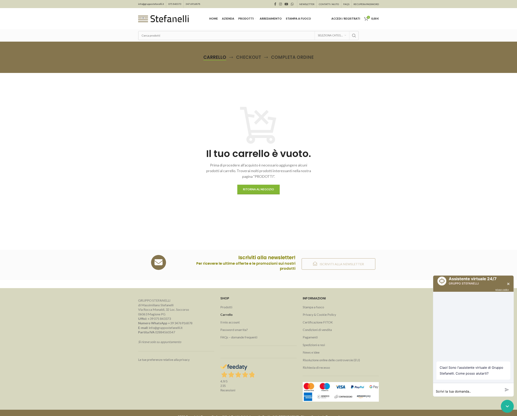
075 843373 (174, 3)
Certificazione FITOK (318, 322)
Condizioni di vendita (317, 330)
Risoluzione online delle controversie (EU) (331, 360)
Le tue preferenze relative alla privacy (164, 359)
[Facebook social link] (275, 4)
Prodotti (226, 307)
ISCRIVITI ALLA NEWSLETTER (341, 264)
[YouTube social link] (286, 4)
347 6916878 (193, 3)
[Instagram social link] (280, 4)
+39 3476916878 (165, 323)
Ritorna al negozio (258, 189)
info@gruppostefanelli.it (151, 3)
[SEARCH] (354, 35)
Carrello (226, 314)
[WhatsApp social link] (292, 4)
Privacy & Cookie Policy (319, 314)
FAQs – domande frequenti (238, 337)
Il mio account (230, 322)
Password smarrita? (234, 330)
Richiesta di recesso (316, 367)
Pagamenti (310, 337)
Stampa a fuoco (313, 307)
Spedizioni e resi (314, 345)
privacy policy (502, 289)
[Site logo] (163, 18)
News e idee (311, 352)
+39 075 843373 (159, 318)
